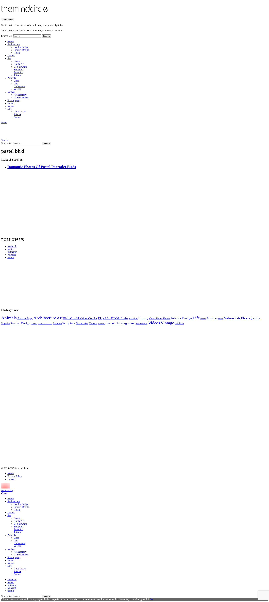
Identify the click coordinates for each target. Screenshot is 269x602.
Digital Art (19, 64)
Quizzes (34, 323)
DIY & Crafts (20, 66)
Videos (10, 106)
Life (9, 108)
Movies (11, 55)
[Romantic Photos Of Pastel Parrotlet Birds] (137, 203)
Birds (16, 80)
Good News (20, 111)
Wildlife (17, 89)
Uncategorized (125, 323)
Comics (17, 61)
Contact (11, 479)
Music (220, 319)
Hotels (17, 52)
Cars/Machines (21, 97)
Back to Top (7, 490)
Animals (11, 78)
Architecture (13, 44)
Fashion (133, 318)
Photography (13, 100)
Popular (5, 323)
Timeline (101, 324)
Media (203, 319)
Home (10, 41)
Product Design (21, 50)
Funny (17, 117)
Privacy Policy (14, 476)
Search (46, 36)
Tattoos (17, 75)
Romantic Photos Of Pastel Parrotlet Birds (41, 167)
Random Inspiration (45, 324)
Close (4, 493)
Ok (151, 599)
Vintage (11, 92)
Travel (110, 323)
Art (9, 58)
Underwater (19, 86)
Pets (16, 83)
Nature (10, 103)
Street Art (18, 72)
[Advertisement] (30, 283)
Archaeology (20, 94)
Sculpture (18, 69)
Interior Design (21, 47)
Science (17, 114)
